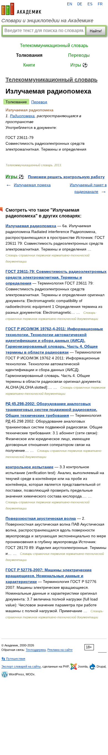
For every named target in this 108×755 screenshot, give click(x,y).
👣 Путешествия (13, 658)
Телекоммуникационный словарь (54, 45)
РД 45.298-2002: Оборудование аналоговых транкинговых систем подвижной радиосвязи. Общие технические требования (51, 409)
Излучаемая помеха (32, 185)
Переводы (79, 55)
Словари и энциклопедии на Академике (47, 20)
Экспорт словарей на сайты (21, 666)
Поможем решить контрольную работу (66, 177)
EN (69, 4)
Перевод (39, 102)
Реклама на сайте (60, 649)
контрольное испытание (29, 467)
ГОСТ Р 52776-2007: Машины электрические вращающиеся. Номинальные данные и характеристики (49, 576)
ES (90, 4)
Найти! (96, 31)
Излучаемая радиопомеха (31, 226)
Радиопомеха (22, 116)
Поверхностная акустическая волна (41, 518)
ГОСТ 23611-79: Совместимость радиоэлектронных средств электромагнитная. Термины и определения (56, 277)
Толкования (29, 55)
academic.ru (21, 9)
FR (100, 4)
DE (79, 4)
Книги (29, 65)
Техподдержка (36, 649)
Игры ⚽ (79, 65)
